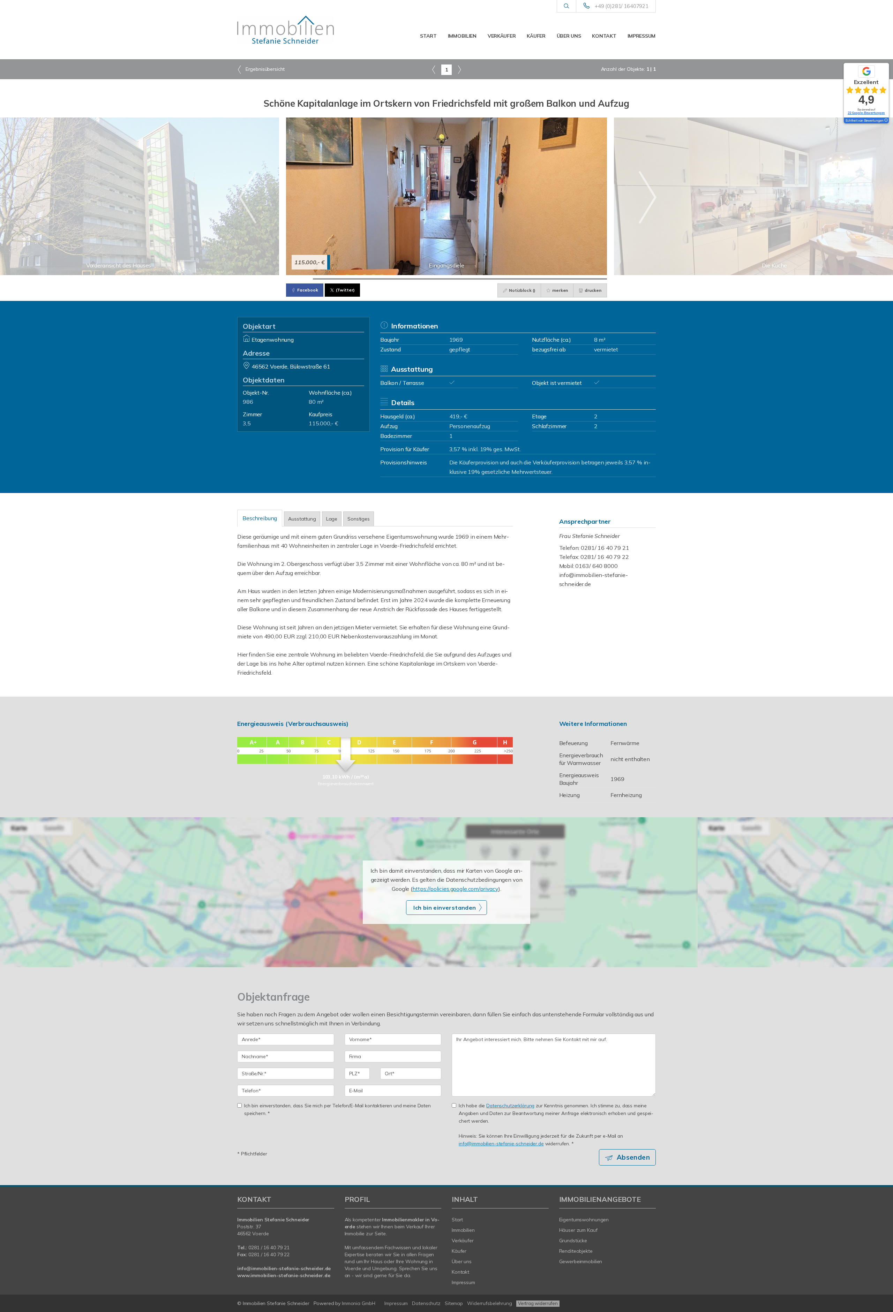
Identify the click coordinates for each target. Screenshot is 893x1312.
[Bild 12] (593, 279)
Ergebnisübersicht (264, 69)
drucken (592, 290)
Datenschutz (426, 1303)
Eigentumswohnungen (584, 1219)
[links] (434, 69)
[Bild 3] (352, 279)
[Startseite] (285, 29)
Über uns (569, 36)
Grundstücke (573, 1240)
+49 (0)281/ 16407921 (621, 6)
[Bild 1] (299, 279)
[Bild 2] (326, 279)
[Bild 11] (567, 279)
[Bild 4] (379, 279)
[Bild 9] (513, 279)
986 (248, 401)
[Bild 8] (486, 279)
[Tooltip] (886, 120)
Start (428, 36)
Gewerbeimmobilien (580, 1261)
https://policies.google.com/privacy (455, 888)
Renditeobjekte (576, 1251)
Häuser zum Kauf (578, 1230)
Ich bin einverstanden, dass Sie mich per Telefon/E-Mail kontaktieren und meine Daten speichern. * (337, 1109)
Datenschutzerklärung (510, 1105)
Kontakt (604, 36)
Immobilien (462, 36)
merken (559, 290)
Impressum (641, 36)
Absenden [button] (633, 1157)
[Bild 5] (406, 279)
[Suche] (566, 6)
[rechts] (459, 69)
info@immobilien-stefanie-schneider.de (501, 1143)
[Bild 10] (540, 279)
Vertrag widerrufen (538, 1303)
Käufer (536, 36)
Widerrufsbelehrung (489, 1303)
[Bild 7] (459, 279)
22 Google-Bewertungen (866, 113)
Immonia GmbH (358, 1303)
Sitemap (454, 1303)
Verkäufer (502, 36)
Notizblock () (521, 290)
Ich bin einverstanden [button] (444, 907)
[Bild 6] (433, 279)
